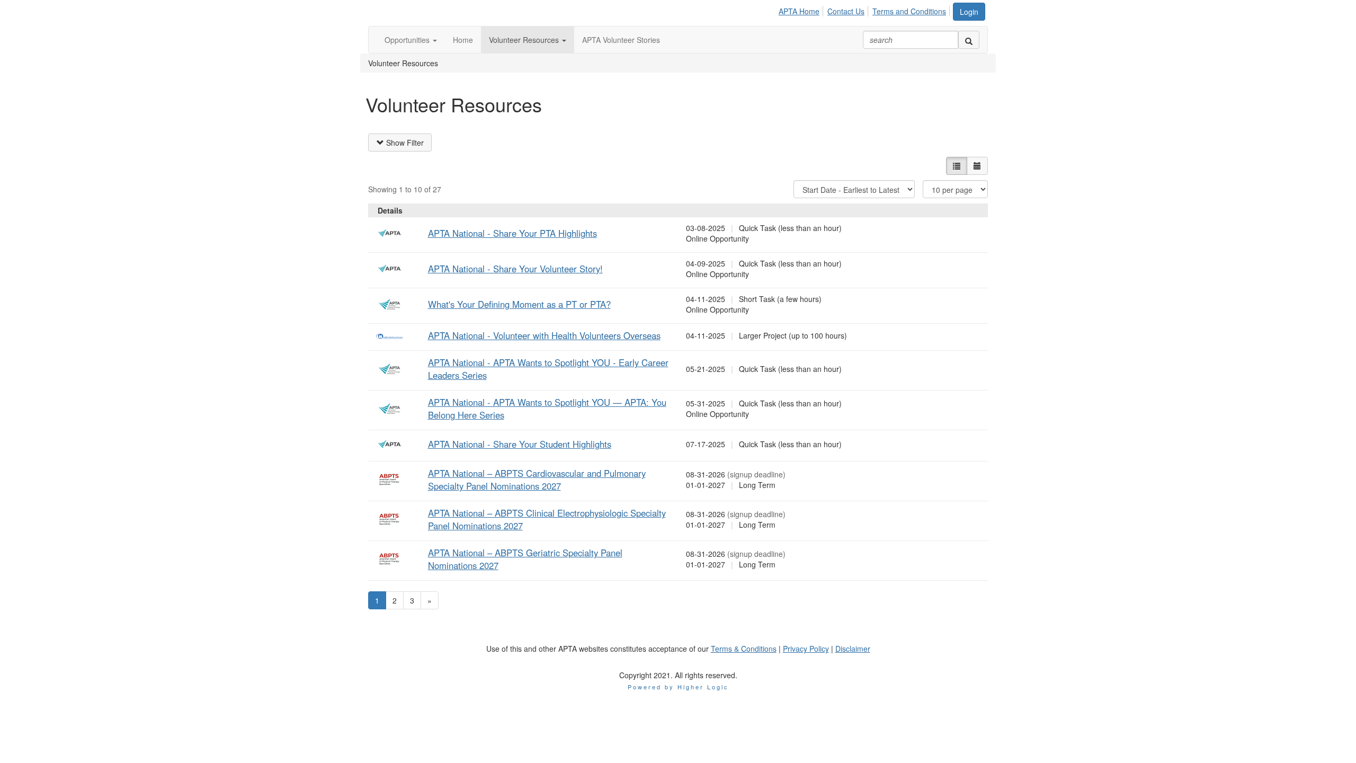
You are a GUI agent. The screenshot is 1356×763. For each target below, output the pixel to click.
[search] (968, 40)
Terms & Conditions (744, 648)
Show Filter (404, 142)
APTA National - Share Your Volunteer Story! (515, 268)
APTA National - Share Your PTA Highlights (512, 233)
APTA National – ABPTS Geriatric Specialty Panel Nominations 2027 (525, 559)
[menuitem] (802, 9)
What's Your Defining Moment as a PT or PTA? (519, 304)
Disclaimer (852, 648)
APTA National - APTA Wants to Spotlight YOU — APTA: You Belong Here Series (547, 408)
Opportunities (408, 39)
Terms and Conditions (909, 11)
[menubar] (865, 9)
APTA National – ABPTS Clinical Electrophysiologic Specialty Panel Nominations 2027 (547, 519)
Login (969, 11)
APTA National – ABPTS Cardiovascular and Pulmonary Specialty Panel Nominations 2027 (537, 479)
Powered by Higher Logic (678, 686)
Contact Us (845, 11)
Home (463, 39)
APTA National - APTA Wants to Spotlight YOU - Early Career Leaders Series (548, 369)
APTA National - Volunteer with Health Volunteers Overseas (544, 335)
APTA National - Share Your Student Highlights (519, 444)
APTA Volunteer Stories (621, 39)
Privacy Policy (806, 648)
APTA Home (799, 11)
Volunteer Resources (525, 39)
